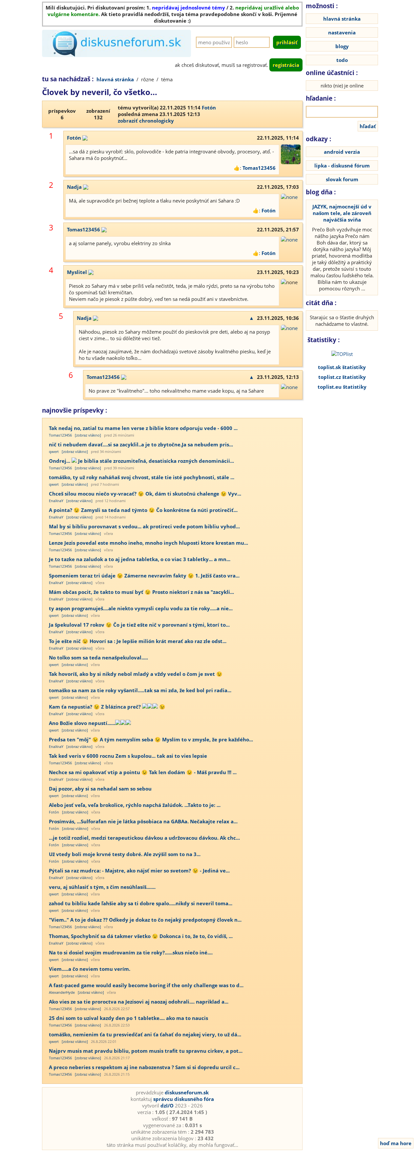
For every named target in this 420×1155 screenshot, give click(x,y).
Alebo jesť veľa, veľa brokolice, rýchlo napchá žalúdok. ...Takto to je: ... (134, 805)
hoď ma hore (395, 1143)
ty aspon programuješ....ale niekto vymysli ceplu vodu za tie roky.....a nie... (141, 608)
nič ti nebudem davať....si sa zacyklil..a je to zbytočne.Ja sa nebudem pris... (141, 444)
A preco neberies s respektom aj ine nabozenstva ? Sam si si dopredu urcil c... (144, 1067)
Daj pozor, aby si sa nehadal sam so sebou (100, 788)
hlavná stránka (115, 79)
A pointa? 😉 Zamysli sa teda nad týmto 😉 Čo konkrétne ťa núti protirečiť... (143, 510)
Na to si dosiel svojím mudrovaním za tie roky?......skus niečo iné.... (131, 952)
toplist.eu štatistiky (342, 386)
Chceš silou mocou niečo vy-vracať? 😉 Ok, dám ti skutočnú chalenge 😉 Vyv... (145, 493)
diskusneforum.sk (187, 1092)
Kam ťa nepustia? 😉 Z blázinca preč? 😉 (107, 706)
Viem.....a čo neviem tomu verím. (89, 969)
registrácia (286, 65)
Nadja (74, 187)
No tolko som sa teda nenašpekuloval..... (98, 657)
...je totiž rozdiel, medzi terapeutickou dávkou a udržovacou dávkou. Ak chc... (144, 837)
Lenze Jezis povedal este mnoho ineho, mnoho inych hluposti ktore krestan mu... (148, 542)
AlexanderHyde (62, 992)
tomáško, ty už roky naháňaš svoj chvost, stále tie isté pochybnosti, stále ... (141, 477)
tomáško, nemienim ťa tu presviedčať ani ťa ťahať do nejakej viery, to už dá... (145, 1034)
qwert (54, 451)
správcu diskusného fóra (183, 1099)
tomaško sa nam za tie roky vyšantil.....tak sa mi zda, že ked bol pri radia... (140, 690)
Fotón (209, 107)
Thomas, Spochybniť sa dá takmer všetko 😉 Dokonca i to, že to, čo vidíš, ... (141, 936)
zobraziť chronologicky (146, 120)
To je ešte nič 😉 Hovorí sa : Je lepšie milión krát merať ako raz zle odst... (137, 641)
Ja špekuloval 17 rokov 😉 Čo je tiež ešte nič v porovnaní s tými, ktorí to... (139, 624)
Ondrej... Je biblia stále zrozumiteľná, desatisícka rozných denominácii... (141, 461)
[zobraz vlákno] (88, 435)
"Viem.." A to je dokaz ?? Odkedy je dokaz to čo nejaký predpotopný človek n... (145, 919)
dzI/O (167, 1105)
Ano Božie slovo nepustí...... (82, 723)
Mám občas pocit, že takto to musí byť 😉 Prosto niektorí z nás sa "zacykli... (141, 592)
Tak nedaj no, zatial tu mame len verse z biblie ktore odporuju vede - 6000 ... (143, 428)
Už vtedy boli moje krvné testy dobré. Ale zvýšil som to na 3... (124, 854)
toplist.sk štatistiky (342, 367)
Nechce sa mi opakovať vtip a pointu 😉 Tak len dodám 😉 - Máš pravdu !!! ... (143, 772)
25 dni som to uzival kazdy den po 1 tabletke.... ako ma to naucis (128, 1018)
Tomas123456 (259, 168)
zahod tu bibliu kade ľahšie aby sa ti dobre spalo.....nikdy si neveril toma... (140, 903)
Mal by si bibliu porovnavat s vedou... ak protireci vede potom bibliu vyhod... (144, 526)
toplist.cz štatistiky (342, 377)
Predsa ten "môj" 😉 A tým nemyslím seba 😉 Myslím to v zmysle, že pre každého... (151, 739)
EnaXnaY (56, 500)
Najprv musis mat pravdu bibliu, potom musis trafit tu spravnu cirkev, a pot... (145, 1050)
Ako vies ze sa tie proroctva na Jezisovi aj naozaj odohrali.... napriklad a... (138, 1001)
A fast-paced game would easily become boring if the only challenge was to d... (146, 985)
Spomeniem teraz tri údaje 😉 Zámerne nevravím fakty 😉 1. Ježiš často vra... (144, 575)
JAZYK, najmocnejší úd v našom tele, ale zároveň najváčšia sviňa (341, 213)
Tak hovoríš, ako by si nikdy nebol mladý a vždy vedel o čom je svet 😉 (135, 674)
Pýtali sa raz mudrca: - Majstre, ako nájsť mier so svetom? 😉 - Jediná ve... (139, 870)
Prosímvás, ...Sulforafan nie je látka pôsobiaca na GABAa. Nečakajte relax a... (143, 821)
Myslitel (77, 272)
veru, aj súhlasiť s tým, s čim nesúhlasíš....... (102, 887)
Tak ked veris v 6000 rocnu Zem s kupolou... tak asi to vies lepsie (128, 756)
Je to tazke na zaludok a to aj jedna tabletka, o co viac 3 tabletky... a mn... (139, 559)
